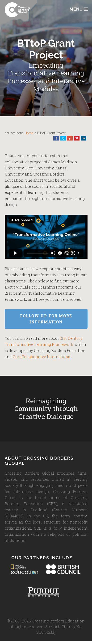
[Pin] (76, 138)
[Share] (56, 138)
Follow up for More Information (46, 318)
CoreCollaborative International (42, 356)
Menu (76, 9)
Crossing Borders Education (28, 9)
